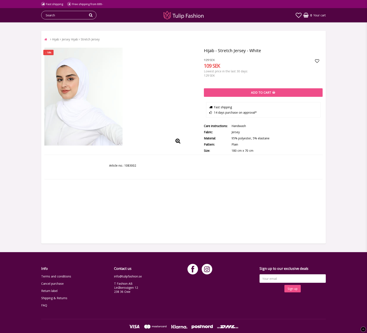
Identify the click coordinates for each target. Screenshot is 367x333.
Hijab (55, 39)
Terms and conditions (56, 276)
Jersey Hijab (70, 39)
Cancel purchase (52, 284)
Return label (49, 291)
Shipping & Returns (54, 298)
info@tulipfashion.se (128, 276)
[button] (299, 15)
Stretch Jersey (90, 39)
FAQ (44, 305)
